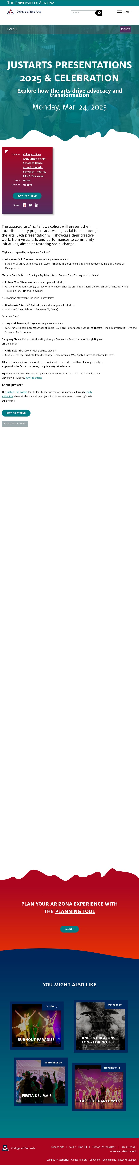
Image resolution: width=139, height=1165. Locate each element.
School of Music (32, 167)
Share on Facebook (24, 205)
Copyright (95, 1159)
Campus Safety (79, 1159)
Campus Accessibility (58, 1159)
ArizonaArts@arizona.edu (123, 1151)
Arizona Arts (24, 12)
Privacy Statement (127, 1159)
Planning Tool (75, 911)
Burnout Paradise (36, 1025)
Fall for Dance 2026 (99, 1087)
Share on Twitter (30, 205)
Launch (69, 929)
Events (125, 29)
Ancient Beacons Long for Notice (100, 1026)
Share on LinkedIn (36, 205)
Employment (109, 1159)
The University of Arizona (19, 1149)
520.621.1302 (128, 1147)
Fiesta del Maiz (40, 1082)
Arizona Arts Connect (14, 423)
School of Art (37, 158)
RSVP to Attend (27, 196)
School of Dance (33, 163)
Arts (13, 392)
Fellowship (21, 392)
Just (9, 392)
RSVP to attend (33, 377)
